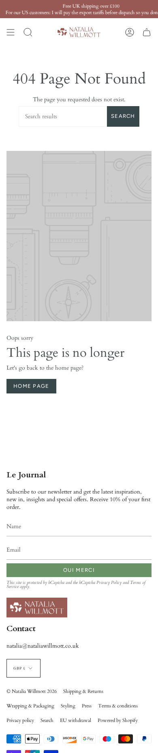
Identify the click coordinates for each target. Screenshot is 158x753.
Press (87, 706)
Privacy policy (20, 720)
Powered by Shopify (118, 720)
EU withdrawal (75, 720)
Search (123, 116)
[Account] (130, 32)
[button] (28, 32)
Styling (68, 706)
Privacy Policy (109, 583)
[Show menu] (10, 32)
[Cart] (147, 32)
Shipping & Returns (83, 691)
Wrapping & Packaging (30, 706)
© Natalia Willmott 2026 (31, 691)
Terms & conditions (118, 706)
